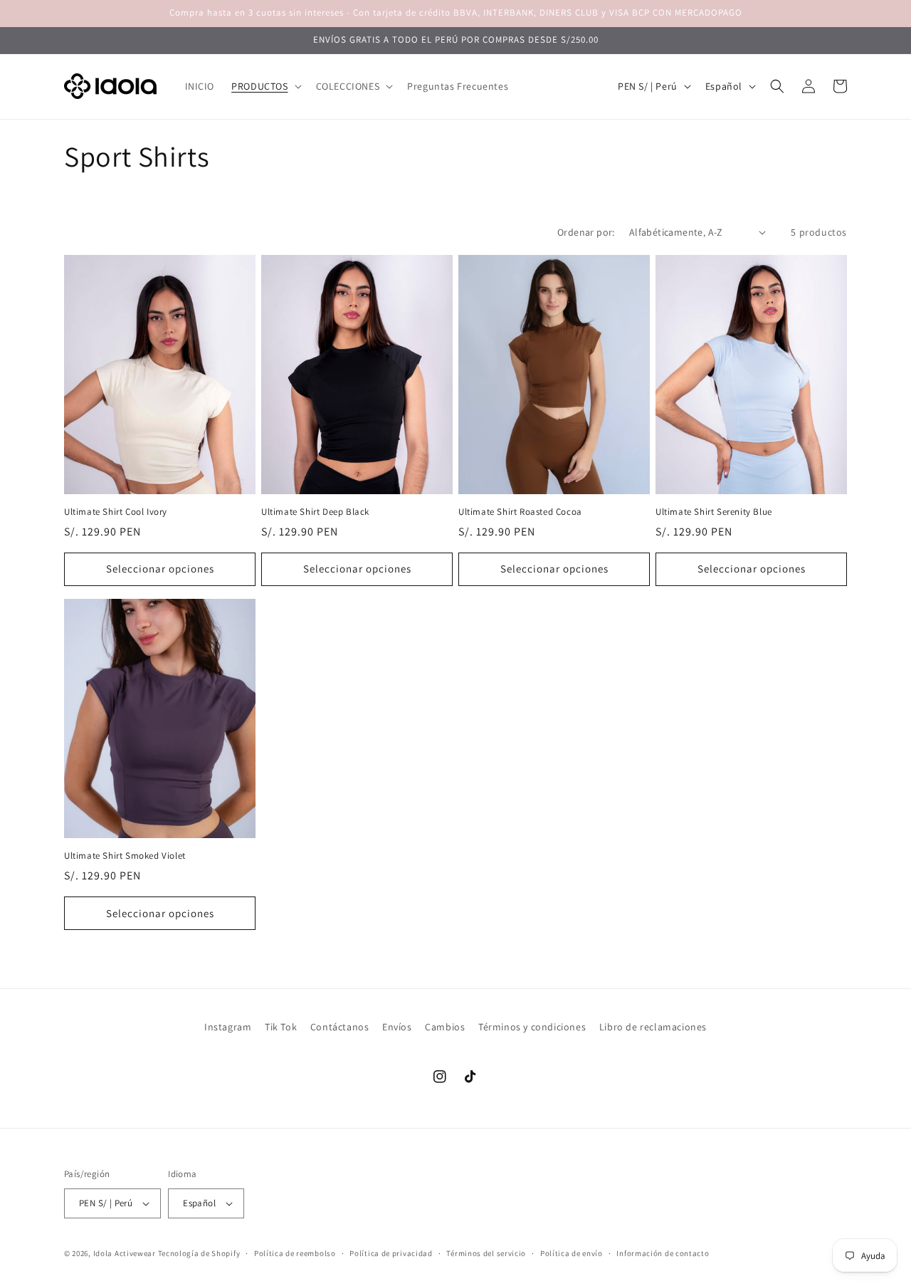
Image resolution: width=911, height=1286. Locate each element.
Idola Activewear (124, 1253)
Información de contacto (662, 1253)
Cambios (445, 1026)
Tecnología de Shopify (199, 1253)
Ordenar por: (586, 232)
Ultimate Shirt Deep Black (315, 512)
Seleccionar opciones (160, 568)
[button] (265, 86)
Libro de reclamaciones (653, 1026)
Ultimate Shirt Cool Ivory (115, 512)
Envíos (397, 1026)
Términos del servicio (486, 1253)
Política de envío (571, 1253)
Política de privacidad (390, 1253)
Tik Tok (281, 1026)
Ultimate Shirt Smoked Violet (125, 856)
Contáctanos (339, 1026)
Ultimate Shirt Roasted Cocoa (520, 512)
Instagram (227, 1026)
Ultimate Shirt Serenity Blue (713, 512)
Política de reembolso (295, 1253)
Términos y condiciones (532, 1026)
